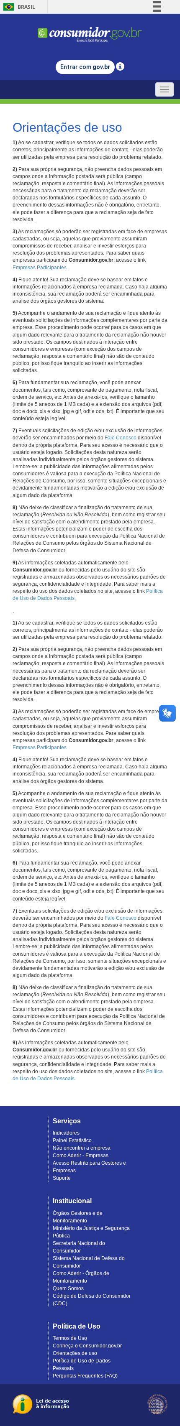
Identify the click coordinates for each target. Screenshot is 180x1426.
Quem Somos (68, 1288)
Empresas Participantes (40, 267)
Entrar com (85, 67)
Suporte (62, 1178)
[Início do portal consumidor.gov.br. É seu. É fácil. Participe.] (90, 30)
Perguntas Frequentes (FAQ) (85, 1376)
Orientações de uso (75, 1353)
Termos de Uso (70, 1338)
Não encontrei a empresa (82, 1148)
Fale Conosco (120, 438)
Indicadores (66, 1133)
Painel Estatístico (72, 1140)
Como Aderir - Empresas (80, 1155)
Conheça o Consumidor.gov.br (87, 1346)
